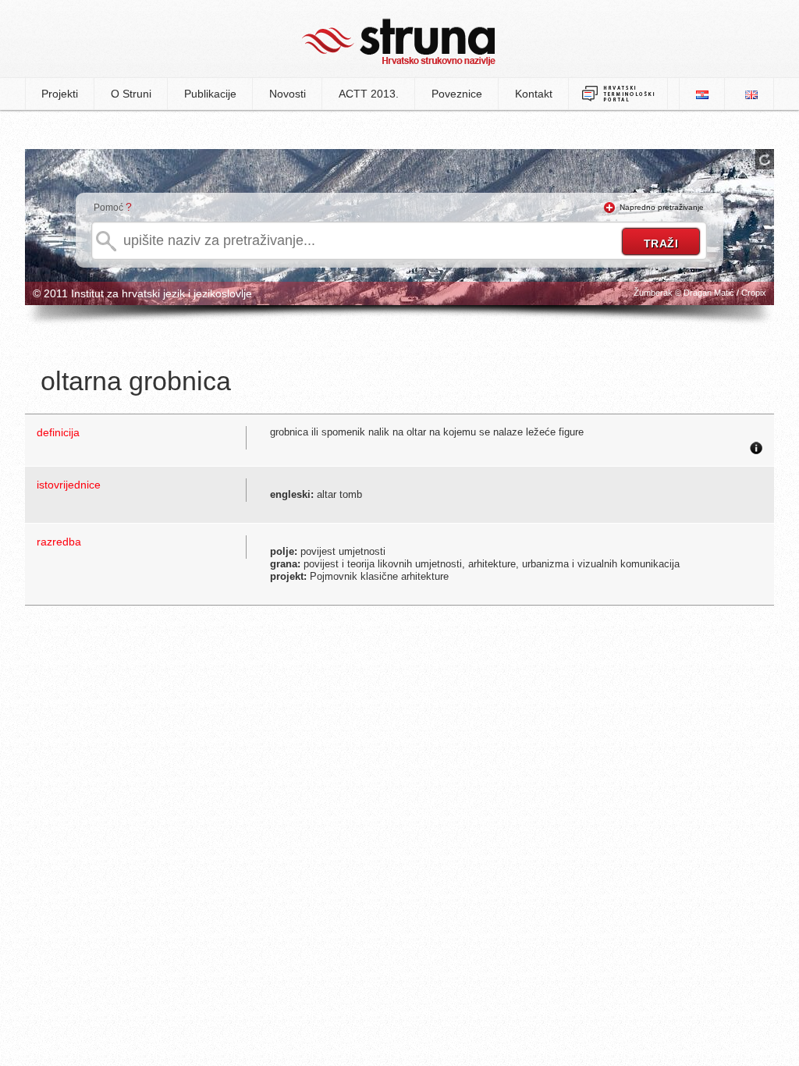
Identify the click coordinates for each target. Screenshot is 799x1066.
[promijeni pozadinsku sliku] (764, 159)
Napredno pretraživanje (662, 207)
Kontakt (533, 93)
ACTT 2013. (369, 93)
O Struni (131, 93)
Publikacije (210, 93)
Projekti (59, 93)
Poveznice (456, 93)
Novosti (287, 93)
